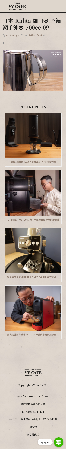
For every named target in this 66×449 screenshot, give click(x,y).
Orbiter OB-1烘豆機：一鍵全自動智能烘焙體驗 (33, 220)
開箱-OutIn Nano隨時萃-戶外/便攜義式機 (33, 162)
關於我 (33, 427)
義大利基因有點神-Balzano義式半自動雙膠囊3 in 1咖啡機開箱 (34, 335)
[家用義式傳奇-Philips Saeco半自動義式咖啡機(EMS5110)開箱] (33, 250)
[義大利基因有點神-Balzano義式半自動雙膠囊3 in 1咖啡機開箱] (33, 308)
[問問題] (58, 442)
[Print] (6, 43)
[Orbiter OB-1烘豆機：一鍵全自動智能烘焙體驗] (33, 193)
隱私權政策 (33, 434)
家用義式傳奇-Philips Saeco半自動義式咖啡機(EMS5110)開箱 (34, 277)
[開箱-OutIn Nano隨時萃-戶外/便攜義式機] (33, 135)
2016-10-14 (35, 35)
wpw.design (12, 35)
